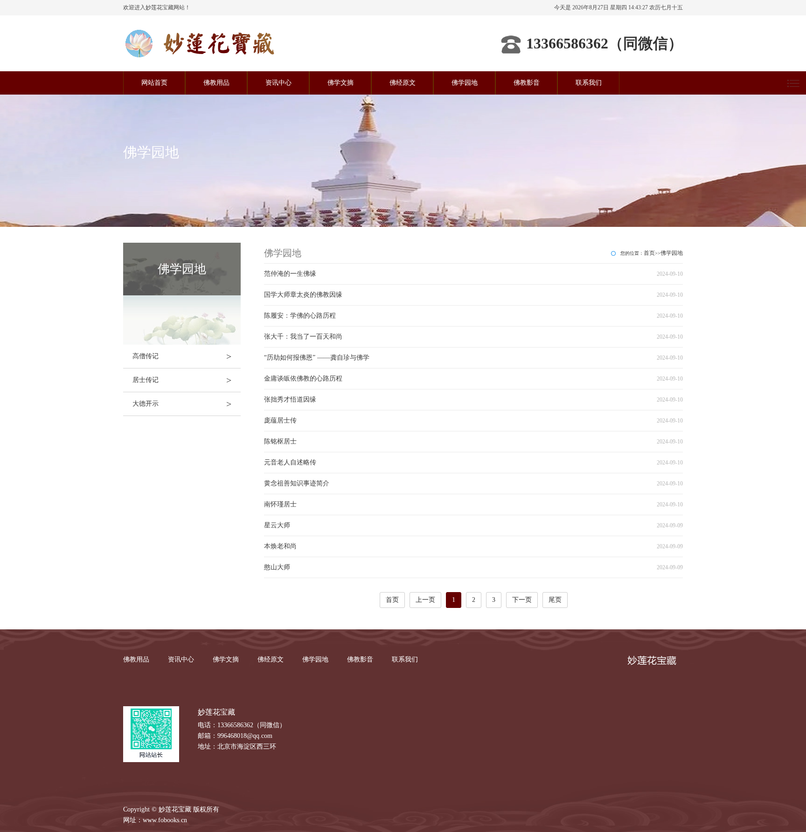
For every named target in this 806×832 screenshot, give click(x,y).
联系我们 (589, 82)
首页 (649, 253)
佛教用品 (216, 82)
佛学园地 (465, 82)
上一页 (425, 599)
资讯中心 (278, 82)
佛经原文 (402, 82)
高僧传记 (181, 356)
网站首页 (154, 82)
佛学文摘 (340, 82)
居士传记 (181, 380)
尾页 (555, 599)
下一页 (522, 599)
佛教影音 (527, 82)
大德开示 (181, 404)
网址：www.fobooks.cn (155, 820)
